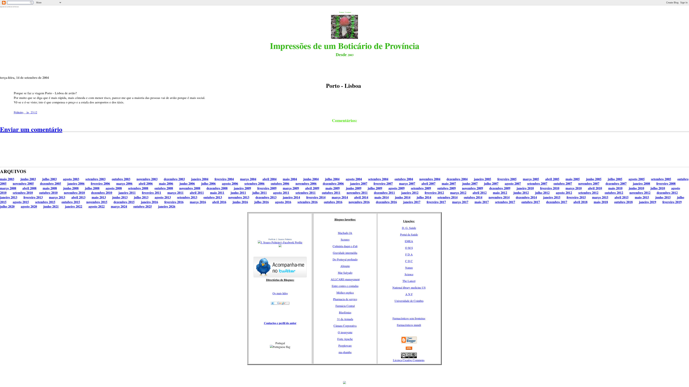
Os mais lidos (280, 293)
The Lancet (408, 281)
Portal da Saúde (409, 234)
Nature (409, 267)
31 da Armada (345, 319)
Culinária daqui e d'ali (345, 246)
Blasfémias (345, 312)
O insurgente (345, 332)
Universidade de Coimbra (409, 301)
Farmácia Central (345, 306)
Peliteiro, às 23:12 (25, 112)
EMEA (409, 241)
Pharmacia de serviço (345, 299)
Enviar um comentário (31, 129)
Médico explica (345, 292)
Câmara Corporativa (345, 326)
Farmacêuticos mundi (409, 325)
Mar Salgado (345, 272)
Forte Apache (345, 339)
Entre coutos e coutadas (345, 286)
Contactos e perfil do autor (280, 323)
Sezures (345, 239)
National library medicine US (409, 287)
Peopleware (345, 345)
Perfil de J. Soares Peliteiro (280, 239)
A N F (409, 294)
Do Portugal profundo (345, 259)
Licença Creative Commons (408, 360)
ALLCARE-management (345, 279)
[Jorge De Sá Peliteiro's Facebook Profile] (280, 242)
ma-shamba (345, 352)
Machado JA (345, 233)
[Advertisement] (344, 373)
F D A (409, 254)
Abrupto (345, 266)
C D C (409, 261)
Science (409, 274)
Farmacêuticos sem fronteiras (409, 318)
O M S (409, 248)
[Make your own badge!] (280, 246)
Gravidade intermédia (345, 253)
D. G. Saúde (409, 228)
